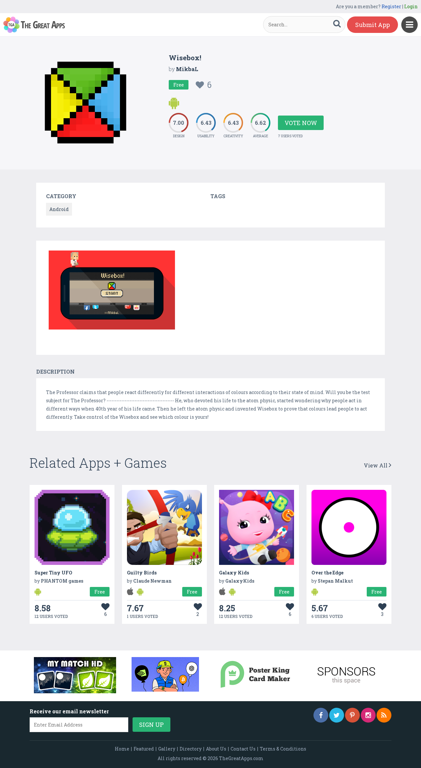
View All (376, 465)
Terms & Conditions (283, 749)
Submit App (372, 25)
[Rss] (384, 715)
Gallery (166, 749)
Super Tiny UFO (53, 572)
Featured (144, 749)
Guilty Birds (142, 572)
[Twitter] (336, 715)
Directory (191, 749)
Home (122, 749)
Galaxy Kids (234, 572)
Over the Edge (327, 572)
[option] (112, 291)
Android (59, 209)
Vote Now (301, 123)
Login (411, 6)
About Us (216, 749)
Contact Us (243, 749)
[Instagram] (368, 715)
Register (391, 6)
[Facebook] (320, 715)
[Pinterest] (352, 715)
